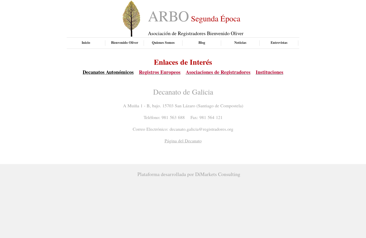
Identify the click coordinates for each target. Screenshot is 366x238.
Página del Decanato (183, 141)
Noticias (240, 42)
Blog (201, 42)
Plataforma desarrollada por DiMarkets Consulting (188, 174)
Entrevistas (279, 42)
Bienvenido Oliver (124, 42)
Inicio (86, 42)
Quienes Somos (163, 42)
